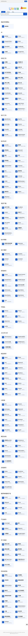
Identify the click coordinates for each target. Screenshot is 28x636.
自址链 (4, 632)
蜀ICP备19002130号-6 (14, 633)
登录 (26, 1)
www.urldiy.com (15, 632)
